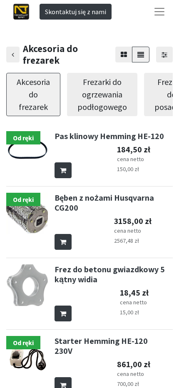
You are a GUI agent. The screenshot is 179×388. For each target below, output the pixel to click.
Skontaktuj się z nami (75, 11)
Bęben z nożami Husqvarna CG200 (104, 202)
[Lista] (140, 54)
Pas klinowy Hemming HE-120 (109, 136)
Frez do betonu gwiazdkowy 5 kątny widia (110, 274)
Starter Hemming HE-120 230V (101, 346)
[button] (63, 170)
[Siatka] (123, 54)
